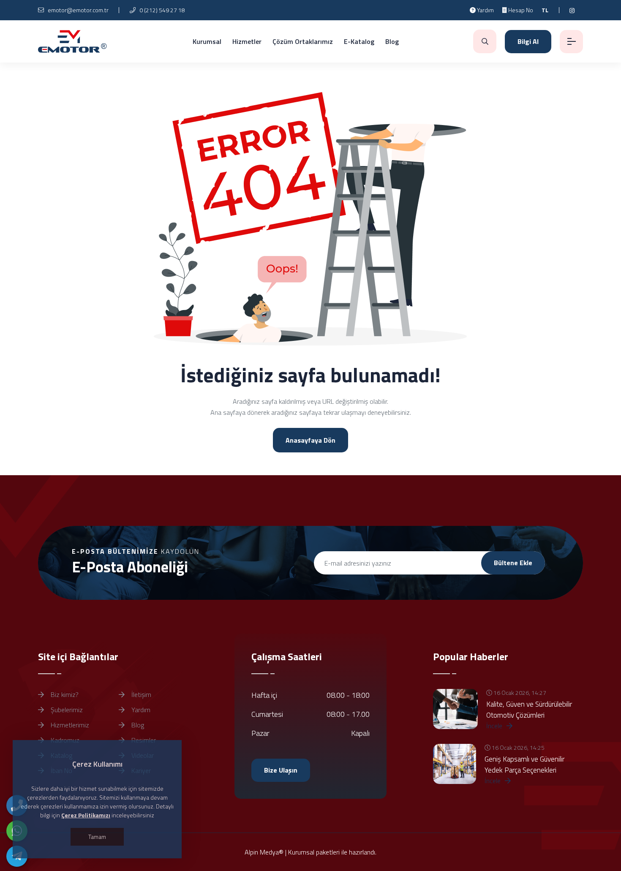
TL (545, 9)
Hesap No (520, 9)
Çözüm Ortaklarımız (302, 41)
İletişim (140, 694)
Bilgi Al (528, 41)
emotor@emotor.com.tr (77, 9)
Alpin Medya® (264, 852)
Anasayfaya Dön (310, 440)
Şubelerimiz (66, 710)
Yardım (485, 9)
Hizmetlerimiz (69, 725)
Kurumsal (207, 41)
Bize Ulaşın (280, 770)
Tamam (97, 836)
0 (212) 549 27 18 (161, 9)
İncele (495, 726)
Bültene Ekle (513, 563)
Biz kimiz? (64, 694)
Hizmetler (246, 41)
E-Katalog (359, 41)
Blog (392, 41)
